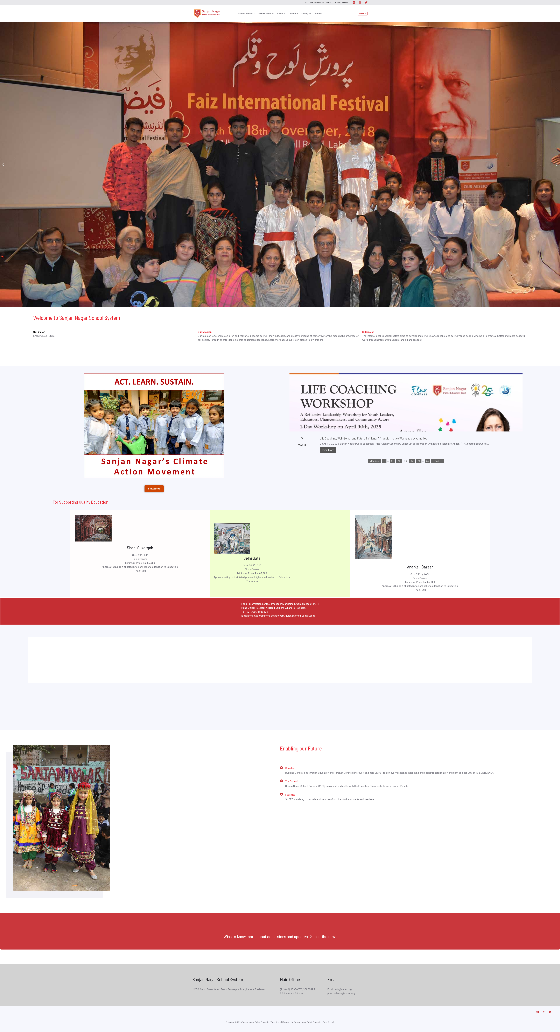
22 (399, 461)
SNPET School (245, 13)
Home (304, 2)
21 (392, 461)
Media (280, 13)
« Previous (374, 461)
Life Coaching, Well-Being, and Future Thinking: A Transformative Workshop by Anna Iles (373, 438)
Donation (293, 13)
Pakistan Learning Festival (320, 2)
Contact (318, 13)
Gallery (304, 13)
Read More (328, 450)
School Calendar (341, 2)
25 (419, 461)
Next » (438, 461)
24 (412, 461)
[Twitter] (366, 2)
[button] (254, 14)
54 (427, 461)
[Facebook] (354, 2)
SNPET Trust (264, 13)
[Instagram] (360, 2)
